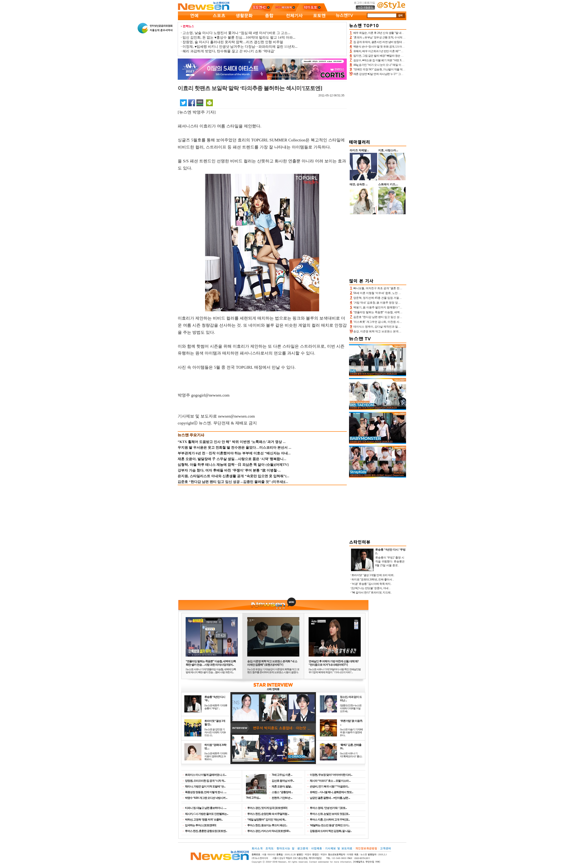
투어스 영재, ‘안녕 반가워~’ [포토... (328, 808)
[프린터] (209, 102)
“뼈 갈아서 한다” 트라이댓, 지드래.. (372, 592)
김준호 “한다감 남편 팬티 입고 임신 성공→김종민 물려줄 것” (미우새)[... (233, 482)
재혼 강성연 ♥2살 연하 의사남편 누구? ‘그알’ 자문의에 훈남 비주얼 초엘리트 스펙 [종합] (403, 74)
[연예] (194, 19)
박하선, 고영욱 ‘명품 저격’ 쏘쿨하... (204, 819)
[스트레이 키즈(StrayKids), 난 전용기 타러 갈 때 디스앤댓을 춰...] (377, 476)
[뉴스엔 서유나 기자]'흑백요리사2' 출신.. (351, 755)
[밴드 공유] (199, 102)
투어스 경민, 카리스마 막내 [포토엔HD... (268, 831)
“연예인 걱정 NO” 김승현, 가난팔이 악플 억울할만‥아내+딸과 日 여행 (393, 69)
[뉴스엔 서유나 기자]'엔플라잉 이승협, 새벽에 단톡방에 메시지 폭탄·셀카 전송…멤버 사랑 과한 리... (211, 671)
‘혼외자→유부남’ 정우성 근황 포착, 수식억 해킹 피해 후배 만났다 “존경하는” (397, 37)
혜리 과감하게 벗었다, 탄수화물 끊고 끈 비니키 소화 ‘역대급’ (228, 51)
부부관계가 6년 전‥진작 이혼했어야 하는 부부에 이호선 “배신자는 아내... (234, 453)
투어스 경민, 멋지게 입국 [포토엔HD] (267, 808)
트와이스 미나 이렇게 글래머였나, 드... (205, 774)
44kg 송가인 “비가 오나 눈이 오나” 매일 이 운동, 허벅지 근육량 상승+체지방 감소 (399, 64)
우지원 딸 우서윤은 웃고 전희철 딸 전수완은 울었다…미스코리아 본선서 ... (234, 447)
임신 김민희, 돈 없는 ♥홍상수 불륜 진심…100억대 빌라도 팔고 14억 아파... (238, 37)
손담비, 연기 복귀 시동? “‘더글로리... (329, 786)
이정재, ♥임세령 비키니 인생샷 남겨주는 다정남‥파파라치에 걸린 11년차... (239, 46)
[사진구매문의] (365, 9)
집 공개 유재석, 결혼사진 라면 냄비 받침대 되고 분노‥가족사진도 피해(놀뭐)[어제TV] (402, 42)
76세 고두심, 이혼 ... (282, 774)
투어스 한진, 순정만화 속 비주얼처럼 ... (268, 813)
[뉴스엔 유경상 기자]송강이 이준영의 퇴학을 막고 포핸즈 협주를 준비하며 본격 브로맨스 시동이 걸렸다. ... (273, 672)
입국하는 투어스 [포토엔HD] (200, 825)
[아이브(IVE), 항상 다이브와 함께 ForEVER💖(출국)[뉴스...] (377, 375)
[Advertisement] (377, 106)
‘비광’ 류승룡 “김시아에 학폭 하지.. (372, 583)
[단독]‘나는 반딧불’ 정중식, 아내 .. (371, 588)
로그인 (358, 2)
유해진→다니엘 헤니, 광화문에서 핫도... (331, 792)
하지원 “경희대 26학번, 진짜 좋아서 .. (373, 579)
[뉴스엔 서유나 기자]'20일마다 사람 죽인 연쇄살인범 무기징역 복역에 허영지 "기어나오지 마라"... (335, 671)
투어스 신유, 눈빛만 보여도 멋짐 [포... (330, 813)
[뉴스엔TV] (344, 19)
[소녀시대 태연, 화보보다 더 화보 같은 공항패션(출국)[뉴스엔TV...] (377, 409)
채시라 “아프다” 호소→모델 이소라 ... (330, 780)
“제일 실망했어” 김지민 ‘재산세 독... (266, 819)
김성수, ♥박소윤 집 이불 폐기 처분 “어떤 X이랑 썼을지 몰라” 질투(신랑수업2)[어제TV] (402, 60)
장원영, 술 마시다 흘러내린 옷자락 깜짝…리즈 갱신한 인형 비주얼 (232, 42)
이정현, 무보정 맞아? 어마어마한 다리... (331, 774)
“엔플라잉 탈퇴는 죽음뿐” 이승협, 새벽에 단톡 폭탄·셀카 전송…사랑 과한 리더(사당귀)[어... (211, 663)
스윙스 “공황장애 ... (282, 792)
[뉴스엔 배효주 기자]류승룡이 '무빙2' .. (215, 707)
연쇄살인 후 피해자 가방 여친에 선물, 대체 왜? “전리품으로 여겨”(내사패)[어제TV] (334, 663)
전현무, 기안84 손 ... (282, 797)
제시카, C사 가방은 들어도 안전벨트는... (206, 813)
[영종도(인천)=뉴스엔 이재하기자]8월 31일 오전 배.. (350, 708)
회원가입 (369, 2)
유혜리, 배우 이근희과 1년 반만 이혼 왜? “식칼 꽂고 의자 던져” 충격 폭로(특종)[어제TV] (403, 51)
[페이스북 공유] (191, 102)
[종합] (269, 19)
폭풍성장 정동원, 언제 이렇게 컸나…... (205, 792)
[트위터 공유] (183, 102)
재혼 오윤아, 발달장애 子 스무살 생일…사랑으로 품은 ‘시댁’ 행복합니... (232, 459)
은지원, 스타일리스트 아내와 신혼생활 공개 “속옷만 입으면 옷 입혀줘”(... (233, 476)
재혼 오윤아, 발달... (282, 786)
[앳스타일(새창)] (391, 8)
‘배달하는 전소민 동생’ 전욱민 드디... (329, 825)
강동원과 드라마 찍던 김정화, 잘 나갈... (331, 831)
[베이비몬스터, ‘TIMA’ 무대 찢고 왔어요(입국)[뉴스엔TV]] (377, 443)
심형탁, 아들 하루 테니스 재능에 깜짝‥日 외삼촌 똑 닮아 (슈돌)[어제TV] (233, 464)
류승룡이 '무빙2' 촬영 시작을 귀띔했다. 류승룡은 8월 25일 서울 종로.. (390, 561)
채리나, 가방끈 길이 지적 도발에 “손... (205, 786)
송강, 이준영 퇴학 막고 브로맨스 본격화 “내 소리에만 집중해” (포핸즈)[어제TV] (272, 663)
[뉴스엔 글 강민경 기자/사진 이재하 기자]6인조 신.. (215, 732)
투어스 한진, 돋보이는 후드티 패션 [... (267, 825)
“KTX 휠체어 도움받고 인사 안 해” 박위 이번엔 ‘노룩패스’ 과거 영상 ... (232, 442)
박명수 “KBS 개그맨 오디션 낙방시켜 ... (206, 797)
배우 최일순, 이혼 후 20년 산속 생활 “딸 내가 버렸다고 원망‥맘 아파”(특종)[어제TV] (401, 32)
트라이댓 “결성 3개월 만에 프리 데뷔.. (373, 575)
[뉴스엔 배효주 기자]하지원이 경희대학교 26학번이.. (215, 756)
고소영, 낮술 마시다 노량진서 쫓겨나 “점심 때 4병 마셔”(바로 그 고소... (236, 33)
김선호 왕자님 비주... (283, 780)
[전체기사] (294, 19)
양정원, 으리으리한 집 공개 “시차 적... (205, 780)
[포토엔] (319, 19)
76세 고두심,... (253, 797)
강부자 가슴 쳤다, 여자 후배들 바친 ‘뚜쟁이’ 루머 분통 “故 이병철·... (229, 470)
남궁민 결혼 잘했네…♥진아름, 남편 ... (330, 797)
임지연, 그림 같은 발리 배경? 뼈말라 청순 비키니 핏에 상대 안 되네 (391, 55)
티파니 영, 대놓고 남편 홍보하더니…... (205, 808)
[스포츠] (219, 19)
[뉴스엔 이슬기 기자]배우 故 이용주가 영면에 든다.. (351, 732)
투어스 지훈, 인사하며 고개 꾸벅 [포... (330, 819)
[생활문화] (244, 19)
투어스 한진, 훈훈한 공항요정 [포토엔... (206, 831)
